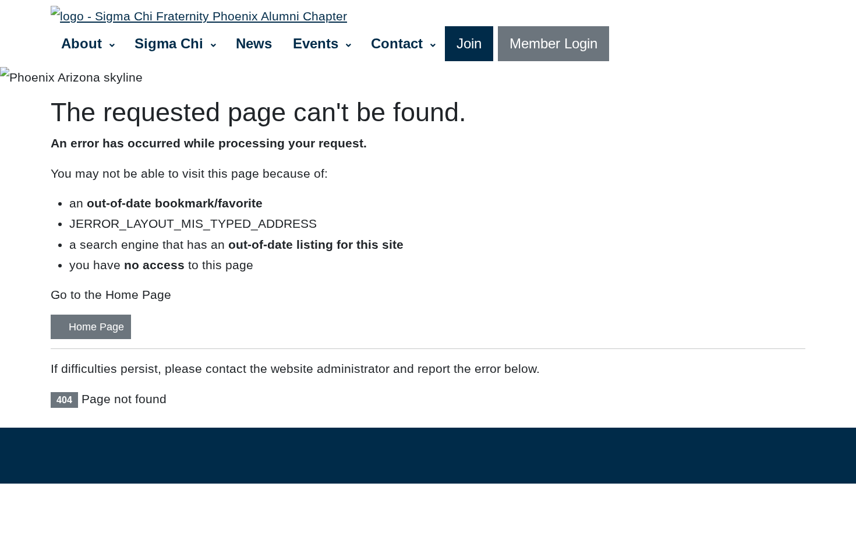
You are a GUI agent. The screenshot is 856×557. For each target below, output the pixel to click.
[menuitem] (87, 43)
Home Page (95, 327)
